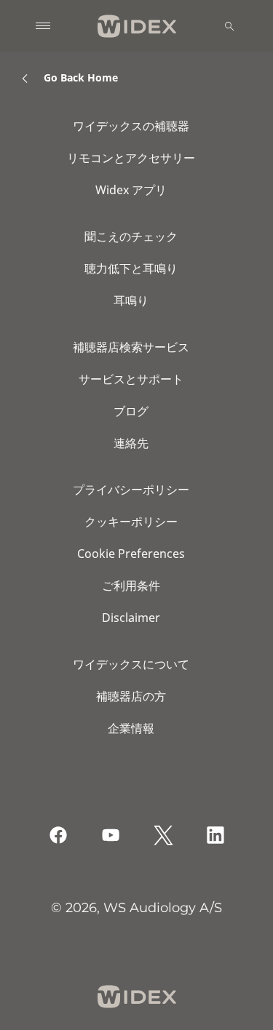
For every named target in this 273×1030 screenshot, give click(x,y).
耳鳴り (131, 300)
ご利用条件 (131, 586)
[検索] (229, 26)
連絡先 (131, 443)
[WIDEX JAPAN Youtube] (110, 835)
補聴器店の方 (131, 696)
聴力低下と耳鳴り (131, 268)
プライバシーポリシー (131, 490)
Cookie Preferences (131, 554)
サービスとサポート (131, 379)
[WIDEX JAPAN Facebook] (58, 835)
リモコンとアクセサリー (131, 158)
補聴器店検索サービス (131, 347)
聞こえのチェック (131, 236)
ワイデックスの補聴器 (131, 126)
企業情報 (131, 728)
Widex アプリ (131, 190)
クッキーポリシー (131, 522)
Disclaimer (131, 618)
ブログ (131, 411)
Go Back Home (81, 77)
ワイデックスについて (131, 664)
